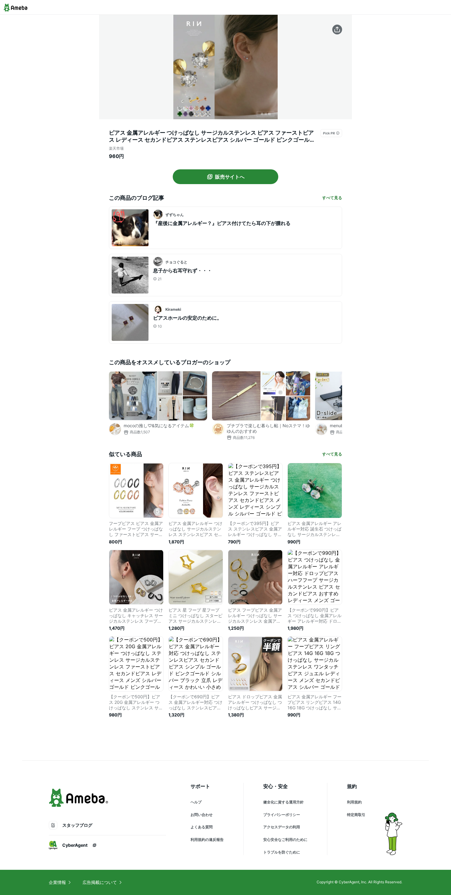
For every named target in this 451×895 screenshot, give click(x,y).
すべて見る (332, 197)
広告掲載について (100, 882)
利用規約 (354, 802)
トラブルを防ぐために (281, 852)
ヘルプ (196, 802)
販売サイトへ (230, 177)
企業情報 (57, 882)
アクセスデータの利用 (281, 827)
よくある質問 (202, 827)
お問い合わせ (202, 814)
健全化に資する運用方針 (283, 802)
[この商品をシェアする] (337, 29)
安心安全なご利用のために (285, 839)
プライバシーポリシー (281, 814)
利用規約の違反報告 (207, 839)
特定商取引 (356, 814)
